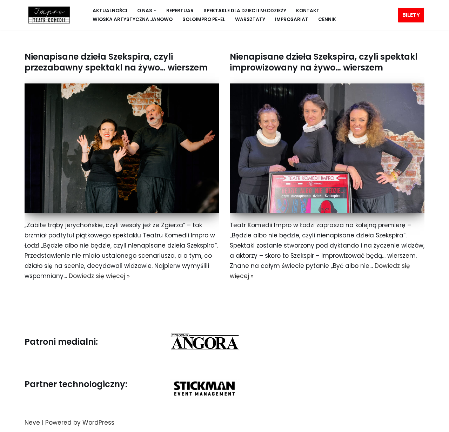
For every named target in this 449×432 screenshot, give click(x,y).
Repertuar (180, 10)
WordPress (98, 422)
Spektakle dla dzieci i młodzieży (244, 10)
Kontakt (308, 10)
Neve (32, 422)
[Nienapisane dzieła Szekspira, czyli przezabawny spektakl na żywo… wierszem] (122, 148)
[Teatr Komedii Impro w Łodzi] (47, 15)
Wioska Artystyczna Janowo (133, 19)
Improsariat (291, 19)
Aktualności (110, 10)
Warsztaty (250, 19)
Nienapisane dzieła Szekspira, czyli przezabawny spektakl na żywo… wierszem (116, 62)
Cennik (327, 19)
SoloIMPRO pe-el (203, 19)
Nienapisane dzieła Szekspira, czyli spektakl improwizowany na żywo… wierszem (323, 62)
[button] (155, 10)
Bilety (411, 15)
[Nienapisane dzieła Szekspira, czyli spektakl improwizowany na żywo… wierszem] (327, 148)
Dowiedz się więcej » (99, 276)
